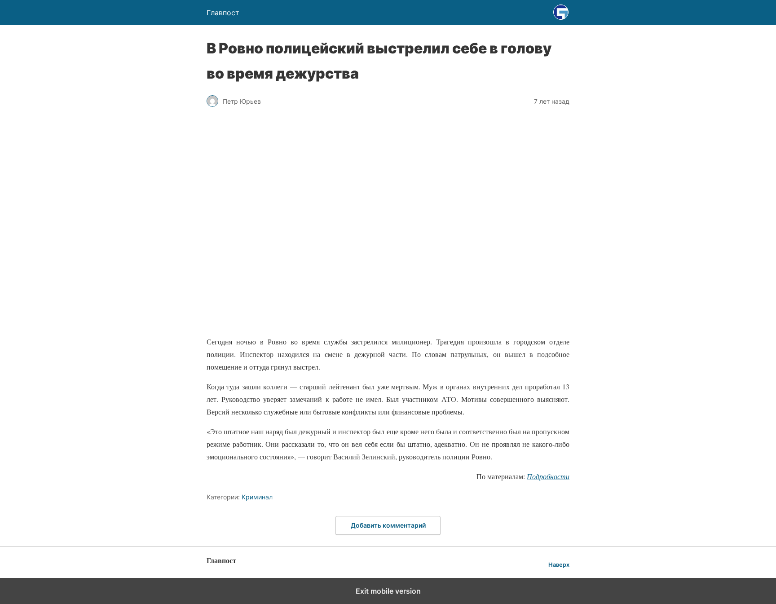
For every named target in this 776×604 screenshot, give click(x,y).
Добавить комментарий (388, 525)
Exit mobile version (388, 590)
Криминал (257, 497)
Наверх (558, 564)
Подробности (548, 476)
